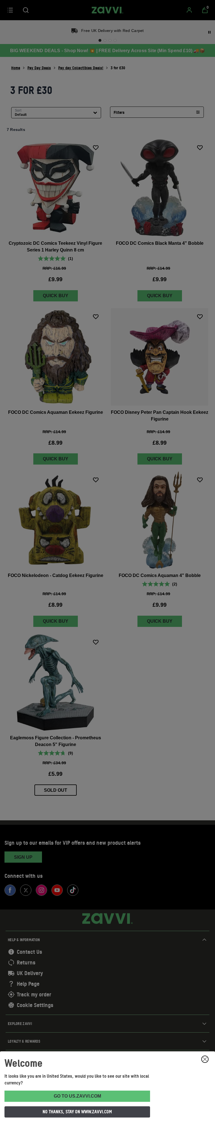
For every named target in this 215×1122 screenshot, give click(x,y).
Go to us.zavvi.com (77, 1096)
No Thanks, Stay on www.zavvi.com (77, 1111)
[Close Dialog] (205, 1059)
